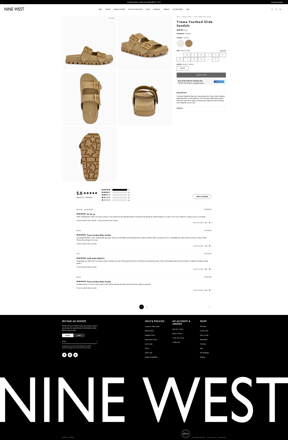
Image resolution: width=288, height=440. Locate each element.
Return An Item (177, 333)
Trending (203, 344)
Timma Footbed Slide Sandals (86, 220)
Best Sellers (203, 339)
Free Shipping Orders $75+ (144, 2)
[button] (206, 223)
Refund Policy (149, 331)
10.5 (209, 59)
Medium (182, 68)
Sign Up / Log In (177, 329)
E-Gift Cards (204, 331)
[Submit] (96, 341)
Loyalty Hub (176, 342)
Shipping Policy (150, 335)
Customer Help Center (152, 326)
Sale (201, 348)
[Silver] (180, 43)
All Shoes (203, 326)
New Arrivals (204, 335)
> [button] (209, 307)
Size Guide (148, 344)
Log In (202, 83)
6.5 (201, 55)
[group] (144, 2)
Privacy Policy (222, 437)
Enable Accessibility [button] (277, 2)
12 (224, 59)
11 (215, 59)
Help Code (148, 353)
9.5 (194, 59)
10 (201, 59)
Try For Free (196, 83)
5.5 (187, 55)
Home (178, 17)
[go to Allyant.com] (185, 433)
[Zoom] (89, 43)
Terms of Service (211, 437)
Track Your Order (178, 338)
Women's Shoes (186, 17)
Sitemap (202, 357)
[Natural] (189, 43)
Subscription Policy (151, 339)
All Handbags (204, 353)
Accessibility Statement (198, 437)
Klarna (147, 348)
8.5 (180, 59)
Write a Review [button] (202, 197)
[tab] (67, 335)
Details (180, 108)
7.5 (215, 55)
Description (182, 92)
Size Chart (223, 51)
